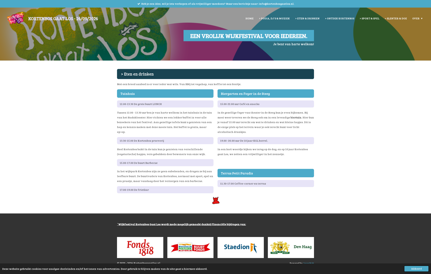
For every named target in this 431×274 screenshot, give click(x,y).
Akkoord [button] (416, 268)
